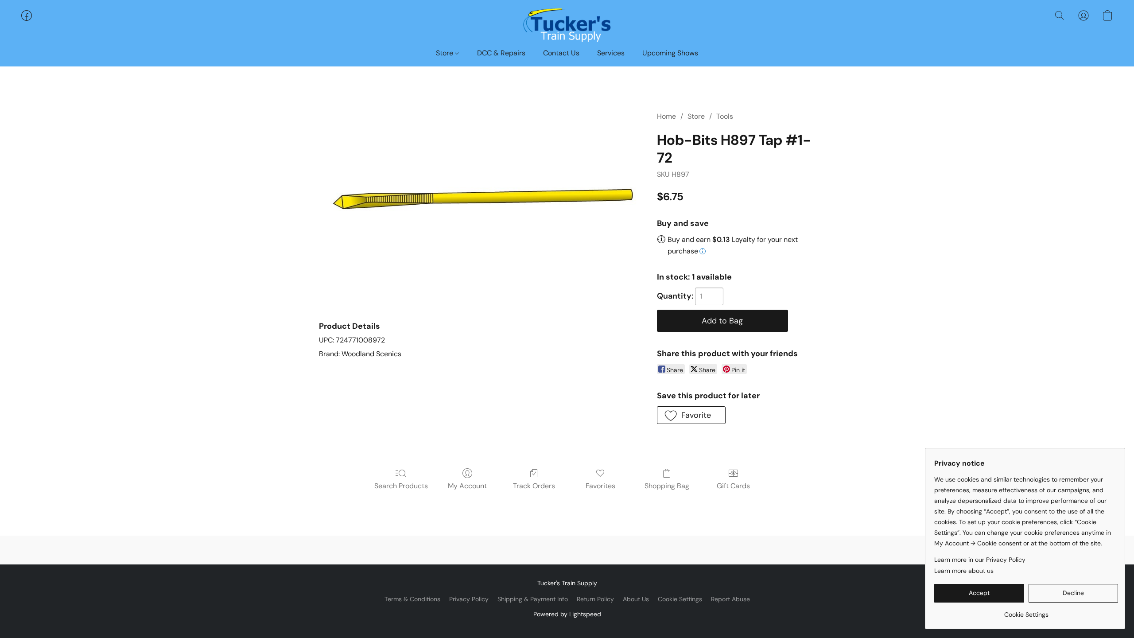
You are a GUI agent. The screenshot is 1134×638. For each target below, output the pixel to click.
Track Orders (534, 485)
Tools (724, 116)
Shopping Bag (667, 485)
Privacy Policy (469, 599)
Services (611, 53)
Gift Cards (733, 485)
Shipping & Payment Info (532, 599)
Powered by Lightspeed (567, 614)
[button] (567, 24)
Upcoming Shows (670, 53)
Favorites (600, 485)
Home (666, 116)
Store (445, 53)
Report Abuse (730, 599)
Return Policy (595, 599)
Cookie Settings (680, 599)
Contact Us (561, 53)
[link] (1026, 611)
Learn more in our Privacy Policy (979, 560)
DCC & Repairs (501, 53)
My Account (467, 485)
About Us (636, 599)
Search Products (401, 485)
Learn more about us (964, 571)
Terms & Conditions (412, 599)
